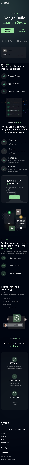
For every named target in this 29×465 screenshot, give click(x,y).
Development (5, 442)
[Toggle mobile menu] (26, 3)
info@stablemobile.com (8, 459)
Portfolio (3, 445)
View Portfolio (22, 30)
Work (2, 439)
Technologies (4, 448)
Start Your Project (7, 30)
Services (3, 436)
